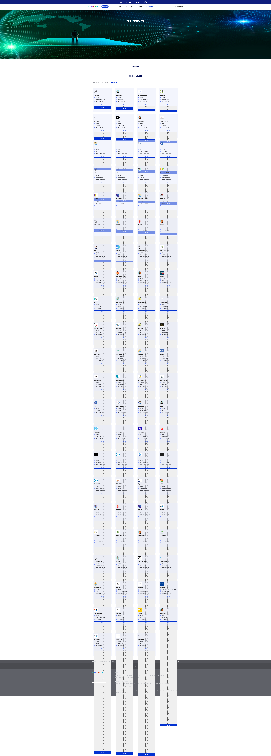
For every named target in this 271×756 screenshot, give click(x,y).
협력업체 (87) (114, 83)
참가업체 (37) (96, 83)
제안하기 (102, 104)
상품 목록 (141, 6)
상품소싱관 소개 (123, 6)
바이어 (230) (105, 83)
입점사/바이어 (149, 6)
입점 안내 (133, 6)
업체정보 (102, 107)
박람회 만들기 (105, 6)
